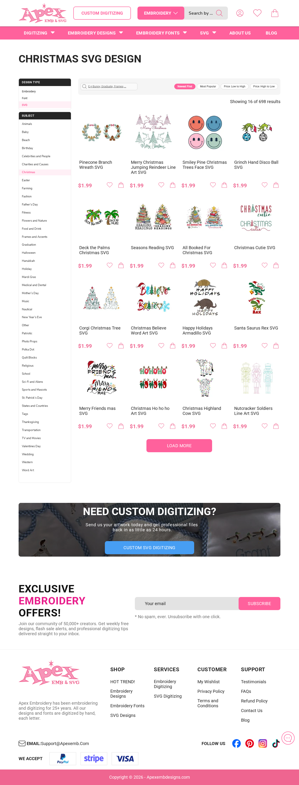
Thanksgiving (30, 422)
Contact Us (251, 710)
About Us (240, 33)
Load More (179, 445)
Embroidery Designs (92, 33)
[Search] (219, 13)
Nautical (27, 309)
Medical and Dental (34, 285)
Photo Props (29, 341)
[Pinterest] (249, 743)
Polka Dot (28, 350)
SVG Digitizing (168, 696)
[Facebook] (236, 743)
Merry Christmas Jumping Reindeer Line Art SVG (153, 167)
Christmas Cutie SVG (254, 247)
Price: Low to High (234, 86)
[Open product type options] (175, 13)
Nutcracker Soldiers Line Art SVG (253, 411)
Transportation (31, 430)
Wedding (28, 454)
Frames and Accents (34, 237)
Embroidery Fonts (157, 33)
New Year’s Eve (32, 317)
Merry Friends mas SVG (97, 411)
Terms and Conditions (207, 703)
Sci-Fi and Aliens (32, 382)
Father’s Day (30, 205)
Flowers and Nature (34, 221)
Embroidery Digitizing (165, 684)
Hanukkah (28, 261)
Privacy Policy (210, 691)
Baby (25, 132)
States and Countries (35, 406)
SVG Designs (122, 715)
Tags (25, 414)
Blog (271, 33)
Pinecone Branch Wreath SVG (95, 165)
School (26, 374)
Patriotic (27, 333)
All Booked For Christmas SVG (197, 250)
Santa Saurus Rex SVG (256, 328)
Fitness (26, 213)
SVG (204, 33)
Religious (27, 366)
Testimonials (253, 681)
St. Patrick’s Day (32, 398)
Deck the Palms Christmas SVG (94, 250)
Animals (27, 124)
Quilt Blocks (29, 358)
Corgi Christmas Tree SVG (100, 331)
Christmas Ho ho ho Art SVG (150, 411)
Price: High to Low (264, 86)
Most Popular (208, 86)
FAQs (246, 691)
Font (24, 98)
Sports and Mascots (34, 390)
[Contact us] (288, 738)
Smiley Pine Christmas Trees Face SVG (205, 165)
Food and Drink (31, 229)
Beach (26, 140)
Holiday (27, 269)
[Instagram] (263, 743)
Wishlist (257, 13)
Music (25, 301)
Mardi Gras (29, 277)
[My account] (239, 13)
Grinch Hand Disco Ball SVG (256, 165)
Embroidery (29, 91)
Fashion (27, 196)
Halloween (28, 253)
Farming (27, 188)
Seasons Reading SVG (152, 247)
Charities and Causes (35, 164)
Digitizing (35, 33)
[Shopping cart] (274, 13)
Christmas (28, 172)
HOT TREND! (122, 681)
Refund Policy (254, 701)
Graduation (29, 245)
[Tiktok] (276, 743)
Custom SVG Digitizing (149, 547)
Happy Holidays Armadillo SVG (198, 331)
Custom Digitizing (102, 13)
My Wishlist (208, 681)
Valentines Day (31, 446)
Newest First (185, 86)
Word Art (28, 470)
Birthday (27, 148)
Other (25, 325)
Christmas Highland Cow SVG (202, 411)
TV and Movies (31, 438)
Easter (26, 180)
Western (27, 462)
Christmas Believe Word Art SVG (148, 331)
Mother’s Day (30, 293)
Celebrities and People (36, 156)
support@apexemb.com (65, 743)
